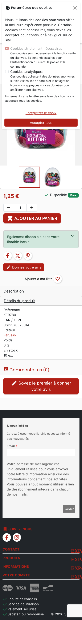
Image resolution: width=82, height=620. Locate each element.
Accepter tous (41, 122)
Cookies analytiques (26, 71)
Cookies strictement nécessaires (36, 48)
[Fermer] (75, 7)
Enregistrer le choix (41, 113)
